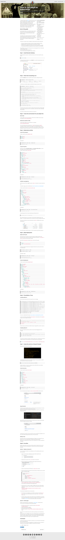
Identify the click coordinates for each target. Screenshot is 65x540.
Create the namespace (39, 27)
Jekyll (28, 20)
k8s (27, 525)
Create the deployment (40, 30)
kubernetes (25, 525)
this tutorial (26, 498)
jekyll (22, 525)
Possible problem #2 (39, 32)
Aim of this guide (39, 21)
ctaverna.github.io (33, 536)
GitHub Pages (35, 502)
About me (56, 1)
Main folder (38, 25)
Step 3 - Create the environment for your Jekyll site (40, 24)
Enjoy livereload (39, 35)
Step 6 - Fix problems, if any (40, 31)
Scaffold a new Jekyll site (40, 28)
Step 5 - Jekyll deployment (40, 29)
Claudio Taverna (3, 1)
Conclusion (38, 39)
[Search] (63, 1)
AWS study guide (60, 1)
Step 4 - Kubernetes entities (40, 26)
